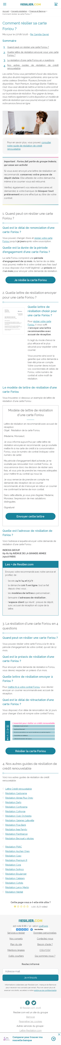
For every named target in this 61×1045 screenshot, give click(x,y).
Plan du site (16, 944)
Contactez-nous (45, 938)
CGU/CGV (45, 950)
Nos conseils (16, 938)
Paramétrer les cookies (30, 1021)
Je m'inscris (30, 977)
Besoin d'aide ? (45, 944)
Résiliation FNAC (13, 847)
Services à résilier (16, 933)
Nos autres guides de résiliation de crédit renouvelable (32, 67)
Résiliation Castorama (16, 793)
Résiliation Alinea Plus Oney (19, 798)
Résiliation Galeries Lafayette (19, 820)
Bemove (30, 1017)
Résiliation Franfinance (16, 834)
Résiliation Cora (13, 865)
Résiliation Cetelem (15, 878)
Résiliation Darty (13, 802)
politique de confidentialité (45, 990)
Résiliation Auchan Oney (17, 851)
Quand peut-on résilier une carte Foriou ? (28, 47)
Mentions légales (16, 950)
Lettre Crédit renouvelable (18, 789)
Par (39, 34)
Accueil (6, 11)
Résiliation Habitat (14, 892)
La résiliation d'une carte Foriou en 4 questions (30, 60)
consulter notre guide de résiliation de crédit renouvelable (29, 145)
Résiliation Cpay (13, 856)
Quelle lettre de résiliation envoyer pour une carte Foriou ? (32, 54)
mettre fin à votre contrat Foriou (24, 687)
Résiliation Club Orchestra (18, 816)
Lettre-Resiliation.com (31, 1030)
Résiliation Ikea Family (16, 829)
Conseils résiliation (19, 11)
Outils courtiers (16, 956)
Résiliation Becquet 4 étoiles (19, 838)
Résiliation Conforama (16, 807)
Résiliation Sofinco (14, 869)
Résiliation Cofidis (14, 883)
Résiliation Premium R (16, 860)
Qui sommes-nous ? (45, 956)
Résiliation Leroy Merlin (17, 887)
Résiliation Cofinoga (15, 811)
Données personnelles (44, 933)
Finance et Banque (37, 11)
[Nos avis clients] (30, 929)
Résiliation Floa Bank (15, 825)
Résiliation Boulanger (16, 874)
